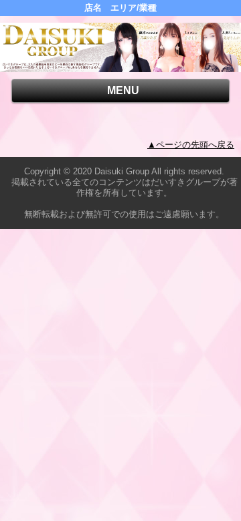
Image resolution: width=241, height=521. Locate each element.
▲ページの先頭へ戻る (190, 145)
